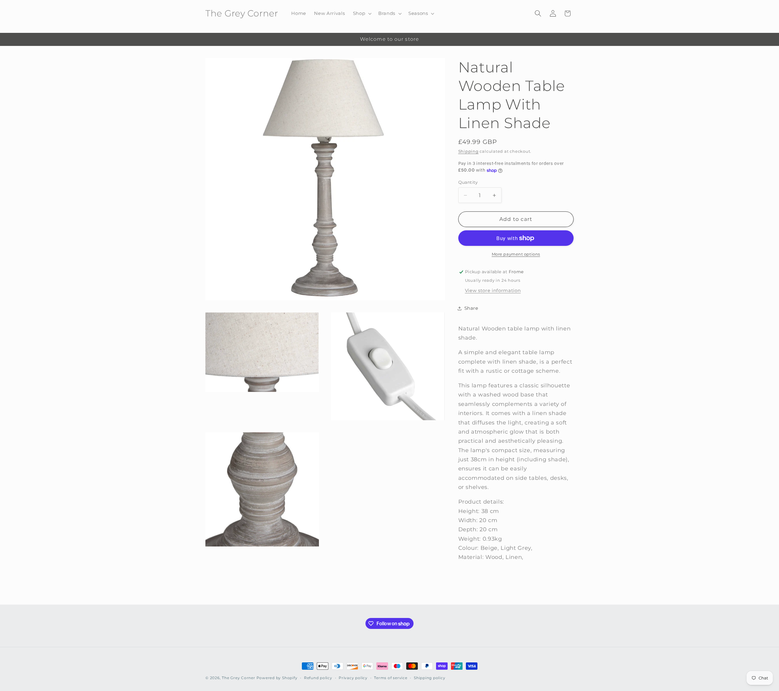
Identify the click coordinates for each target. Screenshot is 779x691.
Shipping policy (429, 677)
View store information (493, 290)
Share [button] (471, 308)
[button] (361, 13)
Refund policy (318, 677)
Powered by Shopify (277, 677)
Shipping (468, 151)
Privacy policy (353, 677)
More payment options (516, 254)
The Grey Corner (238, 677)
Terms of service (390, 677)
